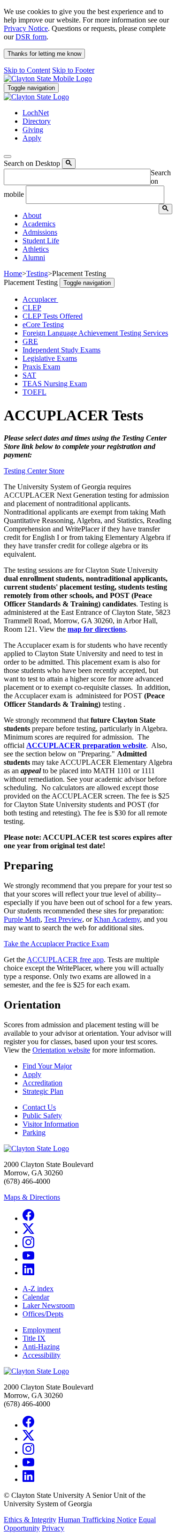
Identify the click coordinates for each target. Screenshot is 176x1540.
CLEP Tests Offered (53, 316)
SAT (29, 375)
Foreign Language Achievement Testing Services (95, 333)
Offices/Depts (43, 1314)
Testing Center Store (34, 471)
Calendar (36, 1297)
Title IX (34, 1338)
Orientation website (61, 1050)
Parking (34, 1132)
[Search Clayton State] (69, 163)
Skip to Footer (73, 70)
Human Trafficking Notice (97, 1520)
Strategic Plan (43, 1091)
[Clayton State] (48, 78)
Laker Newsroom (49, 1305)
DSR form (30, 37)
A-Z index (38, 1289)
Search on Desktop (32, 163)
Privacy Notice (26, 28)
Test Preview (63, 919)
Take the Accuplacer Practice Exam (56, 944)
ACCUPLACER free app (65, 960)
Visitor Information (51, 1124)
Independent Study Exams (61, 350)
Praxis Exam (41, 367)
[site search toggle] (7, 156)
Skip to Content (27, 70)
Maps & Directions (32, 1197)
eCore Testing (43, 325)
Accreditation (42, 1083)
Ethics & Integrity (30, 1520)
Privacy (53, 1528)
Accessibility (42, 1355)
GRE (30, 341)
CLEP (32, 308)
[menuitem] (97, 215)
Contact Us (39, 1107)
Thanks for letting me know (44, 53)
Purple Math (22, 919)
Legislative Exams (50, 358)
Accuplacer (40, 299)
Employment (42, 1330)
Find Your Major (47, 1066)
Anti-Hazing (41, 1347)
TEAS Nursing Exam (55, 384)
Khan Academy (117, 919)
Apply (32, 1074)
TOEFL (34, 392)
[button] (32, 215)
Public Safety (42, 1116)
